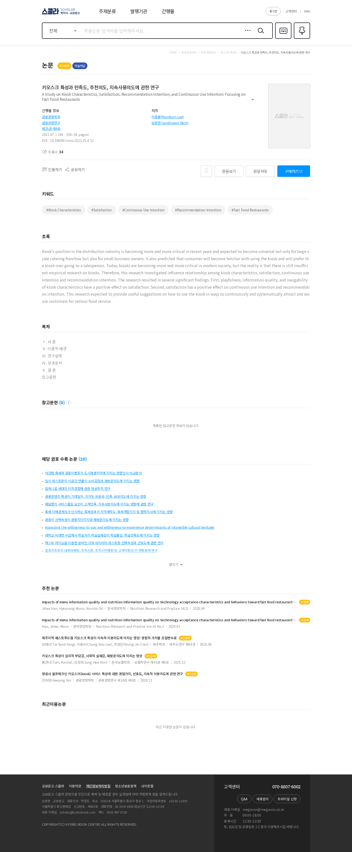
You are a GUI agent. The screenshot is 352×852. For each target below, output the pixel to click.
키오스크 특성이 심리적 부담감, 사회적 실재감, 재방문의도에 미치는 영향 (92, 656)
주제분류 (107, 11)
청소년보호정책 (125, 786)
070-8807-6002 (286, 786)
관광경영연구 (51, 122)
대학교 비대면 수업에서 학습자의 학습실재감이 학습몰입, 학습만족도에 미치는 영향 (102, 535)
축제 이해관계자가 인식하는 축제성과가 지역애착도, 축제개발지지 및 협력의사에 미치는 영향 (109, 511)
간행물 (168, 11)
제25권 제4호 (51, 128)
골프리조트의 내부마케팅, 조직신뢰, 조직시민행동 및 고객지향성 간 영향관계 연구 (101, 550)
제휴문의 (262, 798)
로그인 (273, 11)
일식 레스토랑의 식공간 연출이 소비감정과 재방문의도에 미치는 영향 (92, 480)
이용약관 (75, 786)
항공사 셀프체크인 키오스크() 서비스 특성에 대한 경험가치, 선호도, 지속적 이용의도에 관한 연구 (112, 674)
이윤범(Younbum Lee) (168, 116)
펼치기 (252, 101)
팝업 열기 (68, 402)
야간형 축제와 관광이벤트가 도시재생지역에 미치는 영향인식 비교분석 (93, 473)
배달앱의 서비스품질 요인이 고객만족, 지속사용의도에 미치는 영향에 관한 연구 (99, 504)
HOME (173, 52)
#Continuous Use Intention (143, 209)
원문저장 (260, 171)
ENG (307, 11)
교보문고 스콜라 (53, 786)
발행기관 (138, 11)
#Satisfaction (101, 209)
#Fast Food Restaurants (250, 209)
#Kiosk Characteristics (63, 209)
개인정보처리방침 (98, 786)
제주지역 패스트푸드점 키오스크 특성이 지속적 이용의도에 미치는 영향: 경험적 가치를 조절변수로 (109, 638)
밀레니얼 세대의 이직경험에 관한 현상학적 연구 (77, 488)
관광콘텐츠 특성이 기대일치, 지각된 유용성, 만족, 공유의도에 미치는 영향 (95, 496)
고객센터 (291, 11)
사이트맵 (147, 786)
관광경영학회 (51, 116)
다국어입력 (283, 38)
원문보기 (229, 171)
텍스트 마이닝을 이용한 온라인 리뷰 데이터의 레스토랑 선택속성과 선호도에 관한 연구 (104, 542)
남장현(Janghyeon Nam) (170, 122)
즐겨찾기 (301, 38)
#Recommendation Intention (198, 209)
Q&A (244, 798)
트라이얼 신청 (287, 798)
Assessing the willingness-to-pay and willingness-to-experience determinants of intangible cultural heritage (129, 527)
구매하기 (292, 171)
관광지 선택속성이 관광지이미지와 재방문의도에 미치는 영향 (87, 519)
